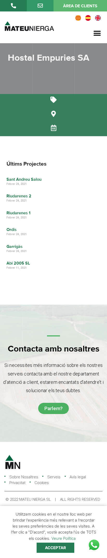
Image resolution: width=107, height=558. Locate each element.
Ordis (11, 230)
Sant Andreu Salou (24, 180)
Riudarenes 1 (18, 213)
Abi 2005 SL (18, 263)
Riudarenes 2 (18, 196)
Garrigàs (14, 247)
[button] (97, 33)
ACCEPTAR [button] (55, 547)
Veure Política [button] (63, 538)
